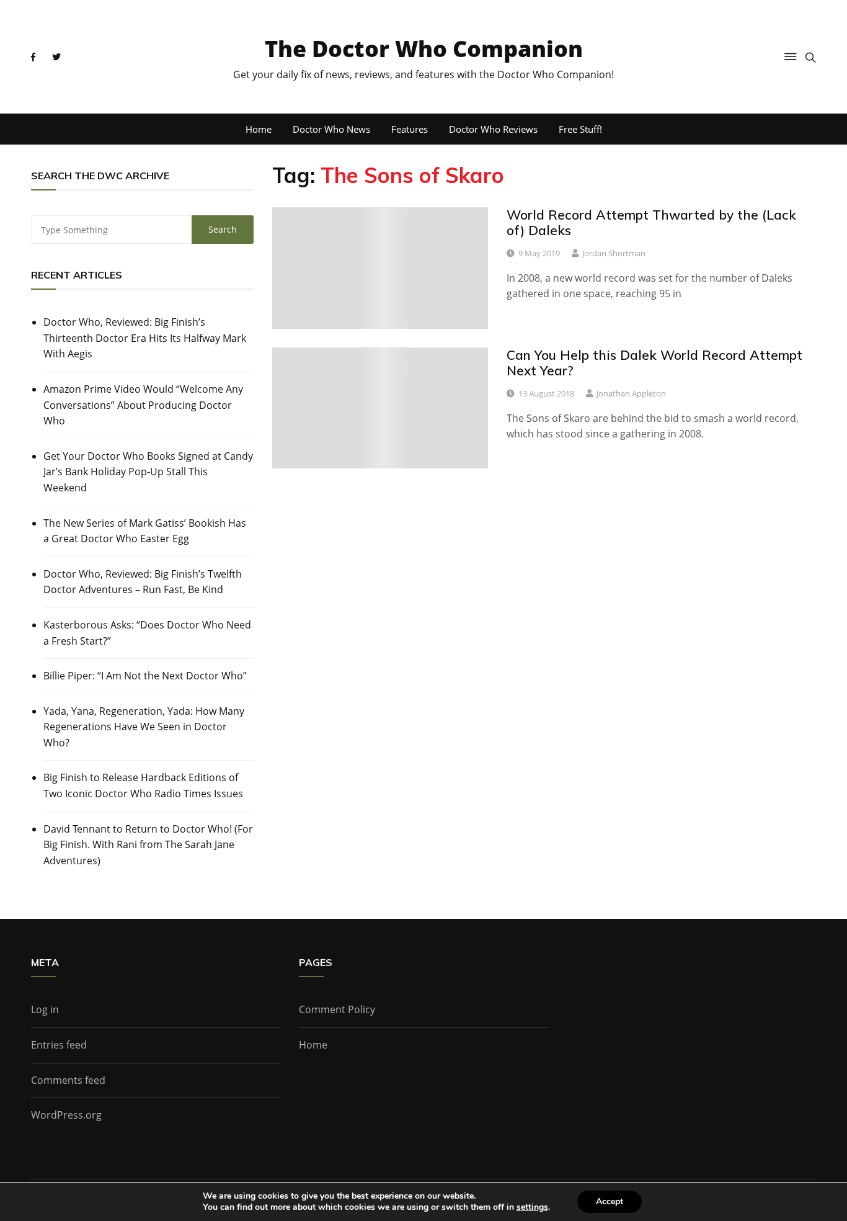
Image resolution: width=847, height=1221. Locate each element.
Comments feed (68, 1080)
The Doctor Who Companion (424, 49)
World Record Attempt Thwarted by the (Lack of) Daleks (651, 222)
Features (409, 129)
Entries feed (59, 1045)
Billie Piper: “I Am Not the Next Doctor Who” (145, 675)
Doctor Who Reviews (493, 129)
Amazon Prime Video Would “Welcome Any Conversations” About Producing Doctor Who (143, 404)
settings (532, 1207)
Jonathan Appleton (631, 393)
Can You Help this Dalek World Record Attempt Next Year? (654, 362)
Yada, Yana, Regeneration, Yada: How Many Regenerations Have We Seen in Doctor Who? (143, 726)
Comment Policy (337, 1009)
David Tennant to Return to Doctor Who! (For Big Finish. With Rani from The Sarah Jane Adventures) (148, 844)
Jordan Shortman (613, 253)
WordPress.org (66, 1115)
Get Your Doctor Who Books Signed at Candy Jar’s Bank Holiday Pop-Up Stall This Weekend (148, 471)
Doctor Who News (331, 129)
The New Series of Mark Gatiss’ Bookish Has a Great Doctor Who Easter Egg (144, 531)
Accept (609, 1201)
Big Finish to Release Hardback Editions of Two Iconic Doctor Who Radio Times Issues (143, 785)
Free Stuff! (580, 129)
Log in (45, 1009)
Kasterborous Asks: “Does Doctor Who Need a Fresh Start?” (147, 633)
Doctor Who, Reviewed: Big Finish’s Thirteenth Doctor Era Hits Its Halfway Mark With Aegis (144, 337)
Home (259, 129)
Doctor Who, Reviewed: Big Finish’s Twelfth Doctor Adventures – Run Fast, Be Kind (142, 582)
